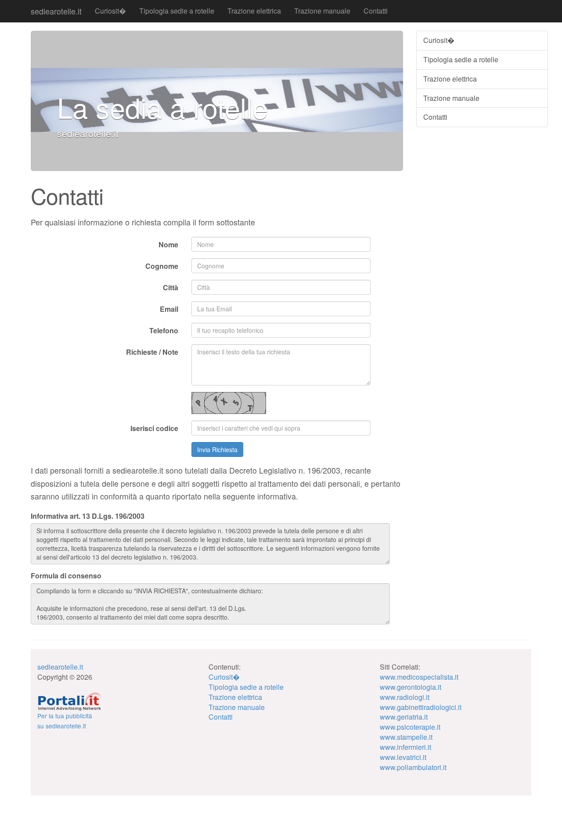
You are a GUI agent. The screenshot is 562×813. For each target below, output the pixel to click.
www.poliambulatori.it (413, 767)
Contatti (376, 11)
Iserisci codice (154, 428)
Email (169, 309)
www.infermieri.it (405, 747)
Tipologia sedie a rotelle (176, 11)
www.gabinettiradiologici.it (420, 707)
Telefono (163, 330)
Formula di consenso (66, 576)
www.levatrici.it (403, 757)
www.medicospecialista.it (419, 677)
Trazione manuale (322, 11)
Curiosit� (110, 11)
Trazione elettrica (254, 11)
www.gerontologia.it (410, 687)
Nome (168, 244)
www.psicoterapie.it (410, 727)
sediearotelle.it (56, 11)
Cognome (161, 266)
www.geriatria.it (404, 717)
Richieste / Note (152, 352)
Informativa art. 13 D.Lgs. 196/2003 (87, 516)
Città (170, 287)
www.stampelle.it (406, 737)
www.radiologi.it (404, 697)
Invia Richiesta (217, 449)
